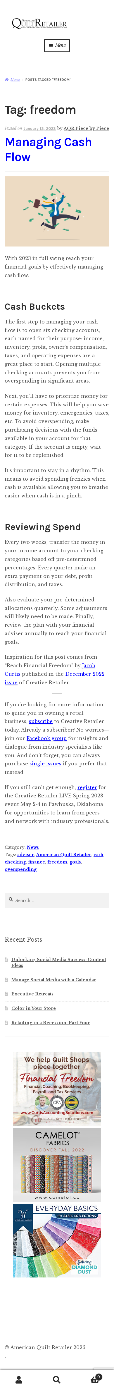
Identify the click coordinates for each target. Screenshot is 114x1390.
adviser (25, 854)
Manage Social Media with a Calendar (53, 979)
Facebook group (47, 738)
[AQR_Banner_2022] (57, 1200)
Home (15, 79)
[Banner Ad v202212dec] (57, 1124)
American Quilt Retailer (63, 854)
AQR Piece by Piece (86, 128)
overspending (21, 869)
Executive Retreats (32, 994)
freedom (57, 862)
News (33, 847)
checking (15, 862)
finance (36, 862)
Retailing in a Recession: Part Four (50, 1022)
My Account (19, 1380)
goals (75, 862)
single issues (45, 764)
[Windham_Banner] (57, 1276)
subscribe (41, 721)
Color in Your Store (33, 1008)
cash (98, 854)
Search (57, 1380)
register (87, 787)
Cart (88, 1375)
